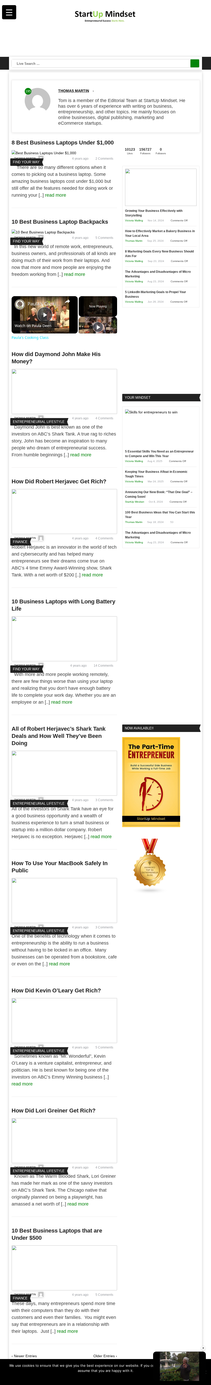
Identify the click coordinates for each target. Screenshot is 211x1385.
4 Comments (104, 418)
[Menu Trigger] (9, 12)
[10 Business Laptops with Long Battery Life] (64, 660)
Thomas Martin (73, 91)
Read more (109, 1377)
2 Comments (104, 158)
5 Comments (104, 238)
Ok (95, 1377)
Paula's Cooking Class (44, 303)
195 (28, 91)
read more (56, 195)
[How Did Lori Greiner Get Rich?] (64, 1162)
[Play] (98, 327)
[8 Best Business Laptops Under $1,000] (44, 153)
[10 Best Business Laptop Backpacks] (43, 232)
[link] (20, 304)
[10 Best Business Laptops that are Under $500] (64, 1289)
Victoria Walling (134, 220)
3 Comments (104, 800)
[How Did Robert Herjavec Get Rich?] (64, 533)
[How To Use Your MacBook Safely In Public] (64, 922)
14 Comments (103, 665)
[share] (67, 301)
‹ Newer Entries (24, 1356)
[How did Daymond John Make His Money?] (64, 413)
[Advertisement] (105, 41)
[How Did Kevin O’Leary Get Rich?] (64, 1042)
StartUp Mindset (134, 501)
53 (171, 522)
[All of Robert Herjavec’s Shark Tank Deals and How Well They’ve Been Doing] (64, 794)
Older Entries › (105, 1356)
